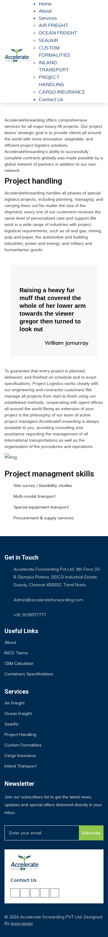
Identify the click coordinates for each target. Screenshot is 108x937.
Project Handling (20, 734)
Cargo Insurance (62, 92)
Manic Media (21, 923)
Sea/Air (48, 40)
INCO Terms (16, 653)
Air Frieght (53, 25)
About (45, 11)
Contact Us (51, 99)
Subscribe (91, 833)
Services (48, 18)
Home (45, 4)
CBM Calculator (19, 663)
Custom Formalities (23, 745)
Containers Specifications (28, 674)
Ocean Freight (58, 33)
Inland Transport (20, 766)
